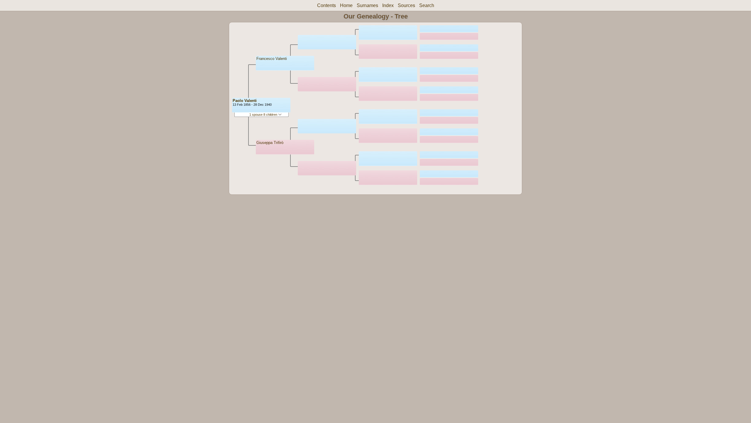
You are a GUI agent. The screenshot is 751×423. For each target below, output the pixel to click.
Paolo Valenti (245, 100)
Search (426, 5)
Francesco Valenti (271, 58)
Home (346, 5)
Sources (406, 5)
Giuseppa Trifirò (269, 142)
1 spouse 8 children (263, 114)
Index (388, 5)
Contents (326, 5)
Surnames (367, 5)
